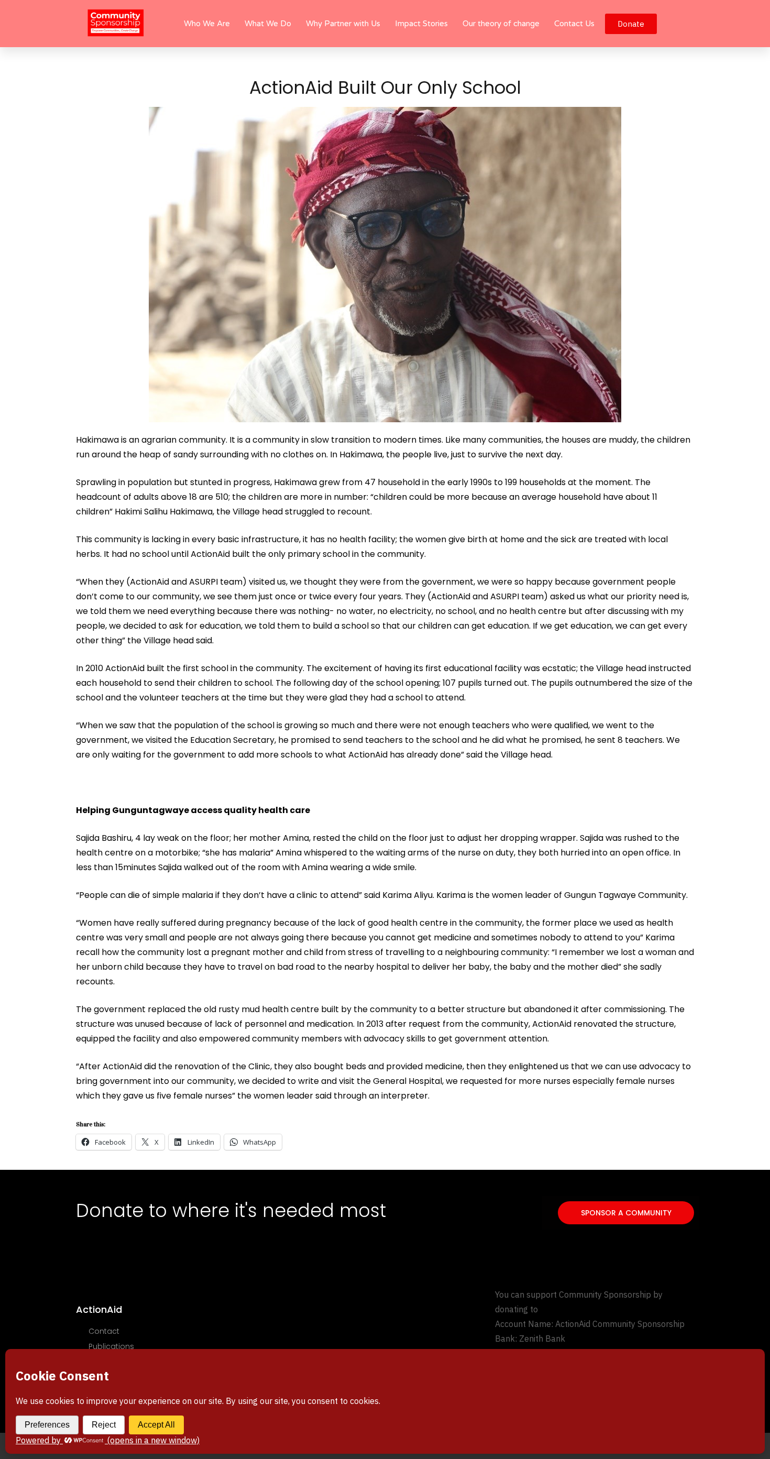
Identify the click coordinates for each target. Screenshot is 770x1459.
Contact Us (574, 23)
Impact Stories (421, 23)
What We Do (268, 23)
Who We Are (207, 23)
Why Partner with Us (343, 23)
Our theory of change (501, 23)
